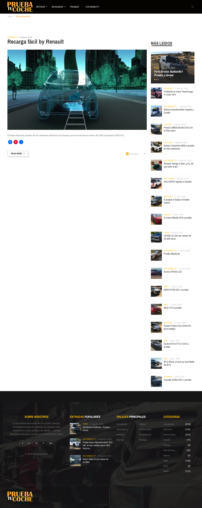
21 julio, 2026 (184, 268)
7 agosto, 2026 (185, 106)
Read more (16, 153)
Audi (165, 460)
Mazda (167, 214)
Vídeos (142, 424)
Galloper (169, 178)
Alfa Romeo (169, 450)
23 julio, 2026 (184, 250)
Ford (156, 67)
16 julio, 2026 (176, 304)
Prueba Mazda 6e (172, 253)
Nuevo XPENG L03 (173, 271)
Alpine (166, 455)
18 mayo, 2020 (25, 37)
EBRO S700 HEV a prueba (176, 289)
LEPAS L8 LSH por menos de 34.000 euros (177, 237)
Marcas (120, 440)
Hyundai (168, 376)
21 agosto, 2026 (168, 67)
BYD (165, 340)
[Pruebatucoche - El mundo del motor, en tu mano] (20, 6)
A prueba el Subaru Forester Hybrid (176, 201)
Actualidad (122, 424)
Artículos (12, 37)
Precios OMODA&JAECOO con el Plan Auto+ (178, 129)
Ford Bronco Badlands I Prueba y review (168, 73)
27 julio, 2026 (178, 214)
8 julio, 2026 (174, 358)
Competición (145, 434)
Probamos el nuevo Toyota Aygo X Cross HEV (178, 93)
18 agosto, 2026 (105, 439)
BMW (166, 471)
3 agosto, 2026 (182, 178)
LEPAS (167, 232)
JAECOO (167, 124)
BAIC (166, 304)
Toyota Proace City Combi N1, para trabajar (178, 327)
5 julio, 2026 (179, 376)
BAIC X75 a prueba (173, 307)
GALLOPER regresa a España (178, 181)
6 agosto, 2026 (180, 142)
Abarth (166, 440)
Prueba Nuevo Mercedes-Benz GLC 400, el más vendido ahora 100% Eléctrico (97, 445)
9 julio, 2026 (174, 340)
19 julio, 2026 (176, 286)
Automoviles (145, 429)
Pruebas (74, 6)
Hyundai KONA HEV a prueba (177, 379)
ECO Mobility (92, 6)
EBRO (166, 286)
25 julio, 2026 (177, 232)
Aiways (166, 445)
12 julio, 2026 (180, 322)
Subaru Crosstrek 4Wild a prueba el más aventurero (179, 147)
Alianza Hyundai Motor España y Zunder (179, 111)
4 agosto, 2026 (185, 160)
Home (10, 16)
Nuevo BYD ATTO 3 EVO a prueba (176, 345)
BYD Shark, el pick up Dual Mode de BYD (179, 363)
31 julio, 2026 (180, 196)
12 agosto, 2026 (181, 88)
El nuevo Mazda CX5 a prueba (178, 217)
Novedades (57, 6)
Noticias (40, 6)
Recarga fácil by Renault (35, 41)
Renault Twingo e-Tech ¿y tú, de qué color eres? (178, 165)
